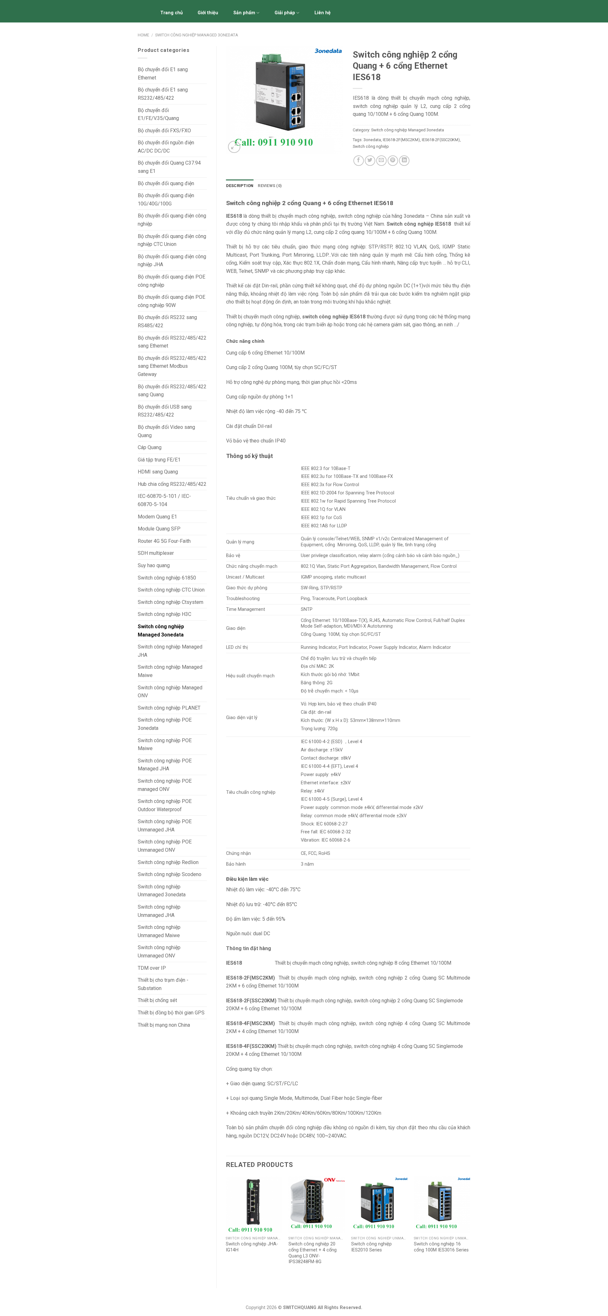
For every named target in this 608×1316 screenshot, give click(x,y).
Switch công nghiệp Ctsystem (170, 602)
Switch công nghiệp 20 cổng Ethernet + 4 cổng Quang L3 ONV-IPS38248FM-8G (312, 1252)
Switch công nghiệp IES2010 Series (371, 1247)
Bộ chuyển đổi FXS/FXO (164, 131)
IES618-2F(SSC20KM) (441, 139)
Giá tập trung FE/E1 (159, 460)
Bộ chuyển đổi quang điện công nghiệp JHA (172, 261)
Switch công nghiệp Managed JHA (170, 651)
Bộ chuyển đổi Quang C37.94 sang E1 (169, 167)
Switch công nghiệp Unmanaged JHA (159, 911)
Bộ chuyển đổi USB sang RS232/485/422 (165, 411)
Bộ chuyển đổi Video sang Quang (166, 431)
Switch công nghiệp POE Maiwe (165, 744)
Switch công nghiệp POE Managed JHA (165, 765)
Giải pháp (285, 13)
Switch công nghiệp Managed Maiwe (170, 671)
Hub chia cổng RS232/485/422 (172, 484)
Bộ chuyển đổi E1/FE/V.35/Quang (158, 114)
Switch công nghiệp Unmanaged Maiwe (159, 931)
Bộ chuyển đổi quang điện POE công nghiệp (171, 281)
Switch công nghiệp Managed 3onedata (196, 35)
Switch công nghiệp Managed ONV (170, 692)
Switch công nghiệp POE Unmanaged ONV (165, 846)
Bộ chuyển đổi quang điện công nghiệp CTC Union (172, 240)
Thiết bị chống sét (157, 1000)
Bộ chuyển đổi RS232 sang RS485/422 (167, 321)
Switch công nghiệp (371, 146)
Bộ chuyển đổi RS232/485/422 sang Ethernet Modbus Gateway (172, 366)
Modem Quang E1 (157, 517)
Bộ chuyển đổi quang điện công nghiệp (172, 220)
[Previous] (226, 1227)
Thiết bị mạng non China (164, 1025)
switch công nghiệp (359, 216)
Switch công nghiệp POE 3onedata (165, 724)
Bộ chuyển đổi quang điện (166, 183)
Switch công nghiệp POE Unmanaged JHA (165, 825)
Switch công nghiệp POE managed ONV (165, 785)
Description (240, 185)
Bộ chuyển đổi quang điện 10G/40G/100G (166, 199)
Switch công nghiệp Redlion (168, 862)
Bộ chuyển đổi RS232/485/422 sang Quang (172, 391)
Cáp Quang (150, 447)
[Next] (470, 1227)
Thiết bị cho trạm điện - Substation (163, 984)
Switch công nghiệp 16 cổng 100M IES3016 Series (441, 1247)
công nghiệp (351, 247)
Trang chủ (171, 13)
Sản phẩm (244, 13)
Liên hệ (322, 13)
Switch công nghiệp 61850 (167, 578)
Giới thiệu (208, 13)
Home (143, 35)
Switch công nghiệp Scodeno (169, 874)
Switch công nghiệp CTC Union (171, 590)
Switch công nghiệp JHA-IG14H (252, 1247)
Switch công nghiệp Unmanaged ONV (159, 951)
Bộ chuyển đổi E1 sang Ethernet (163, 73)
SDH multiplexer (156, 553)
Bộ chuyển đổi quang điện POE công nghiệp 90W (171, 301)
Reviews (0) (270, 185)
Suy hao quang (154, 565)
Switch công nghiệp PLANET (169, 708)
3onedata (372, 139)
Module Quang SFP (159, 529)
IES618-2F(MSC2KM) (401, 139)
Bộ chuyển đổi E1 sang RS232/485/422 (163, 94)
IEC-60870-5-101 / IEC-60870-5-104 (164, 500)
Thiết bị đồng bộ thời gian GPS (171, 1013)
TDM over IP (152, 968)
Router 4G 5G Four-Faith (164, 541)
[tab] (240, 185)
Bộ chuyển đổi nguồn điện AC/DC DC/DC (166, 147)
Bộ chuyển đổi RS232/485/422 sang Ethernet (172, 342)
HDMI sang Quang (158, 472)
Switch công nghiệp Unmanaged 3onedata (162, 891)
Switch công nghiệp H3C (164, 614)
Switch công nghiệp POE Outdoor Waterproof (165, 805)
